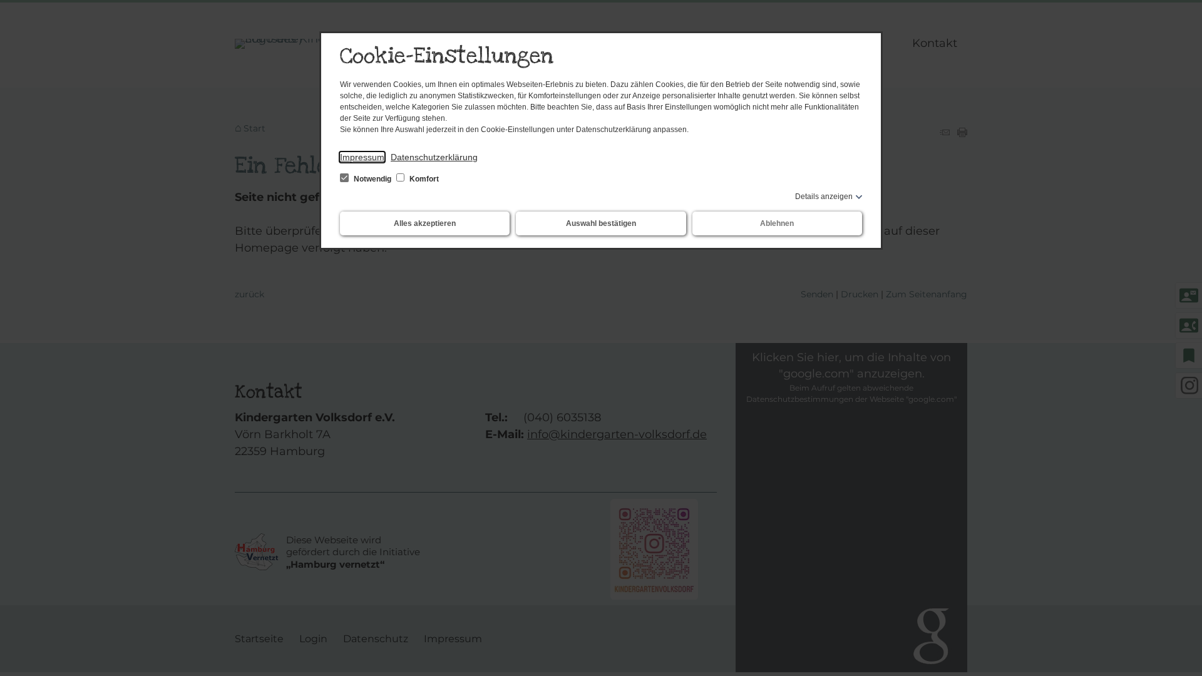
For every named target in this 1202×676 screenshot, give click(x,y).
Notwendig (372, 179)
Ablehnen (777, 223)
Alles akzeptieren (425, 223)
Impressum (362, 157)
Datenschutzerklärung (434, 157)
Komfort (423, 179)
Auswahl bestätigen (601, 223)
